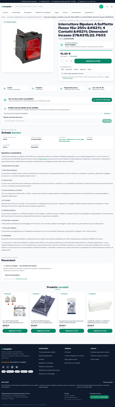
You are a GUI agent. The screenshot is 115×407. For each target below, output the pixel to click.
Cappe (57, 12)
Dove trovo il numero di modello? (59, 113)
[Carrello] (112, 7)
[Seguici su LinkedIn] (12, 367)
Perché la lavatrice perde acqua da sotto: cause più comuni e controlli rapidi (93, 386)
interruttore (43, 159)
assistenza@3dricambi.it (71, 397)
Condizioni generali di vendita (100, 352)
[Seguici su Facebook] (3, 367)
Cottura (65, 12)
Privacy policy (95, 359)
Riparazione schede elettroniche (49, 370)
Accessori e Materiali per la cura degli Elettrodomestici (24, 17)
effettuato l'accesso (21, 279)
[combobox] (57, 6)
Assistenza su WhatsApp (47, 374)
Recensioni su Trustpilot (72, 363)
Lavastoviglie (16, 12)
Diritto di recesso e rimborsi (99, 356)
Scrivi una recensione (12, 275)
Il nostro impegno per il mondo (74, 356)
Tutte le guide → (108, 382)
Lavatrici (5, 12)
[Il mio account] (107, 7)
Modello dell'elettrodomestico (13, 117)
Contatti (41, 359)
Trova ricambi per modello (47, 352)
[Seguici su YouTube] (17, 367)
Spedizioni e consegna (46, 363)
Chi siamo (68, 352)
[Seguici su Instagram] (8, 367)
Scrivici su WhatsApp (103, 100)
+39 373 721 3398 (69, 395)
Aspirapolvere (89, 12)
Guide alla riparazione (45, 356)
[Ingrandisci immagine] (28, 46)
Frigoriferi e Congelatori (43, 12)
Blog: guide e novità (71, 359)
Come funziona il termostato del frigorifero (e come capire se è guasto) (19, 386)
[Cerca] (101, 7)
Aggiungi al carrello (93, 61)
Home (3, 17)
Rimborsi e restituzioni (46, 366)
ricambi (6, 7)
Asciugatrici (28, 12)
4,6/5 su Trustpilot (11, 266)
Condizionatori (76, 12)
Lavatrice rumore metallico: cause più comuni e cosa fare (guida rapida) (57, 386)
